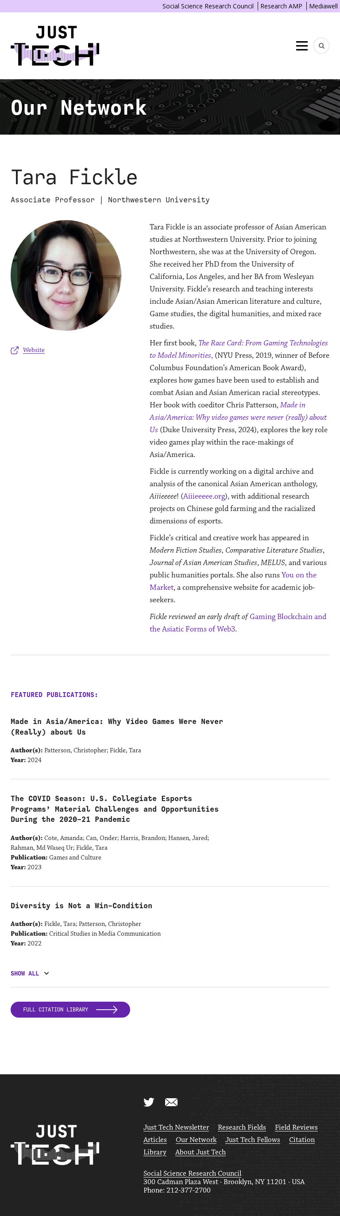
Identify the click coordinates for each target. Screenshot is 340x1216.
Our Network (196, 1140)
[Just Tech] (55, 46)
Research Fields (242, 1127)
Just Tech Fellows (252, 1140)
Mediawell (323, 6)
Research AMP (281, 6)
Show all (25, 973)
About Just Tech (200, 1152)
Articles (155, 1140)
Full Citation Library (57, 1009)
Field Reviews (296, 1127)
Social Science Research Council (208, 6)
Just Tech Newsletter (176, 1127)
